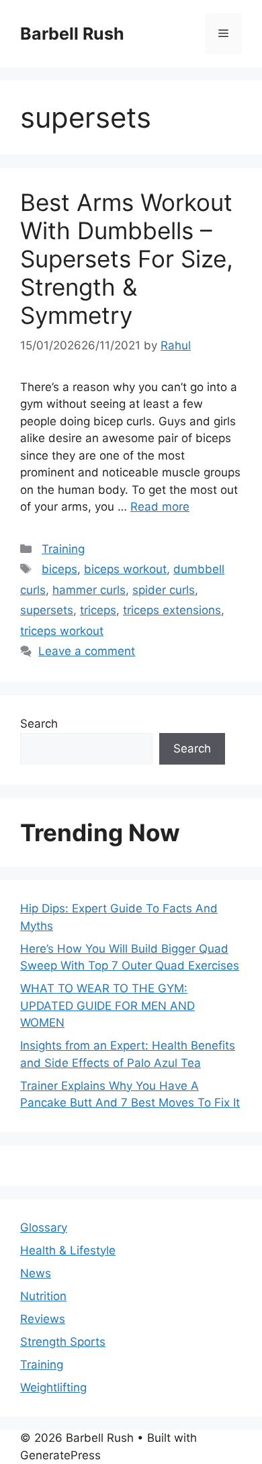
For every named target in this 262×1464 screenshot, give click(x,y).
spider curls (163, 590)
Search (39, 723)
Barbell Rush (72, 34)
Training (63, 549)
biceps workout (125, 569)
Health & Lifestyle (68, 1250)
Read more (159, 506)
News (35, 1273)
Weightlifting (53, 1387)
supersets (46, 610)
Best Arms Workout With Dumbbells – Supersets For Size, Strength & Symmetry (126, 258)
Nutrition (43, 1296)
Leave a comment (86, 651)
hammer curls (89, 590)
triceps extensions (172, 610)
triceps (98, 610)
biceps (59, 569)
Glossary (43, 1227)
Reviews (42, 1319)
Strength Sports (62, 1341)
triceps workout (61, 631)
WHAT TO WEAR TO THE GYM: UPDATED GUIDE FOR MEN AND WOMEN (107, 1005)
